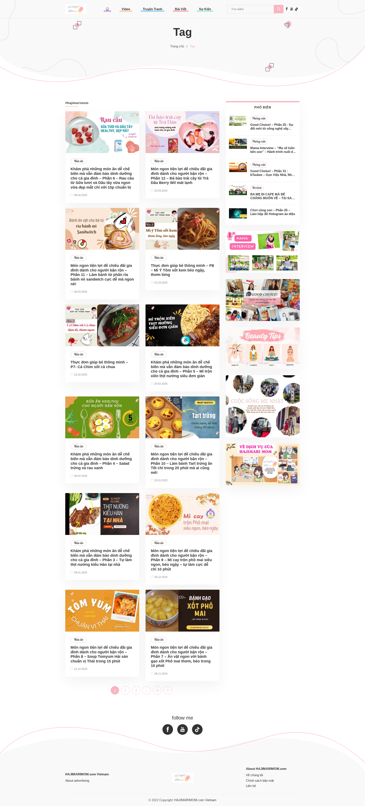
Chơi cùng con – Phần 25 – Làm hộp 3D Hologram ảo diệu (272, 212)
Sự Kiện (205, 9)
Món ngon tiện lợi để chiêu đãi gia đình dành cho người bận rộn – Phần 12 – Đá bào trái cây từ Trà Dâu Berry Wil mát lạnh (181, 176)
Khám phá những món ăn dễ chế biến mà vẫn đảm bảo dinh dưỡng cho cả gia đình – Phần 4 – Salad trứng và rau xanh (101, 461)
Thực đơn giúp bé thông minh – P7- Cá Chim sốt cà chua (99, 364)
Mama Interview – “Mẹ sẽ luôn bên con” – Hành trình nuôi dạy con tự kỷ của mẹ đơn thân (273, 150)
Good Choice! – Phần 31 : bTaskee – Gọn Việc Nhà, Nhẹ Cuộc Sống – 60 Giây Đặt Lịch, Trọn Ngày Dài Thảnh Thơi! (272, 173)
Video (126, 9)
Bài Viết (180, 9)
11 (157, 690)
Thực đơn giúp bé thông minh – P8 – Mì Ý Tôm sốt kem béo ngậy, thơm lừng (182, 270)
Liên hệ (251, 786)
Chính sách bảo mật (260, 780)
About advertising (77, 780)
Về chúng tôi (254, 775)
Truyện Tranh (152, 9)
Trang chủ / (178, 46)
